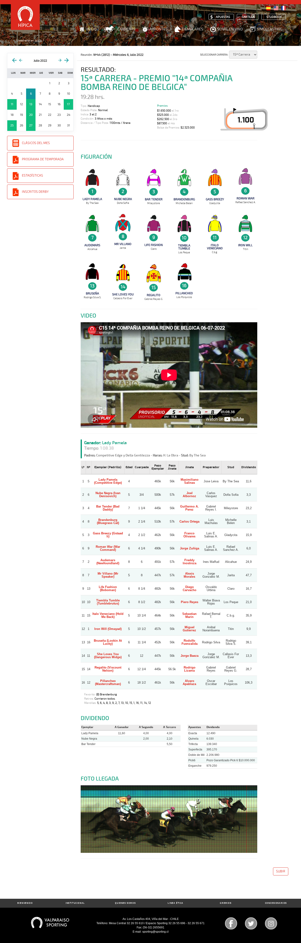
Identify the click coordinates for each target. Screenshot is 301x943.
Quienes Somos (125, 903)
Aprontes (158, 29)
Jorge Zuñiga (189, 548)
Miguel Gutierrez (189, 628)
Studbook (274, 17)
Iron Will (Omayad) (108, 629)
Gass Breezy (215, 199)
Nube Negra (123, 199)
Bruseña (92, 293)
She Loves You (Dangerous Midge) (108, 655)
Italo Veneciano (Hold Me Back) (107, 615)
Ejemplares (192, 29)
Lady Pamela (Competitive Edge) (108, 481)
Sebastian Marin (189, 615)
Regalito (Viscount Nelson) (108, 669)
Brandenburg (184, 199)
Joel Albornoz (189, 494)
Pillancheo (184, 293)
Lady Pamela (92, 199)
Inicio (92, 29)
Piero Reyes (189, 602)
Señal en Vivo (230, 29)
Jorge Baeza (189, 655)
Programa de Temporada (43, 159)
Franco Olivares (189, 535)
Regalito (153, 295)
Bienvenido (25, 903)
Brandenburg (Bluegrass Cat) (108, 521)
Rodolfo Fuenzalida (190, 642)
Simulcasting (269, 29)
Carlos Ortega (189, 521)
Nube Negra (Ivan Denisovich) (107, 494)
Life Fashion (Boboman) (108, 588)
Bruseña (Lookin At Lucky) (108, 642)
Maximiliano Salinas (189, 481)
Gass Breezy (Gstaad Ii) (108, 535)
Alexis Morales (189, 575)
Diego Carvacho (189, 588)
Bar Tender (153, 199)
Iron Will (245, 245)
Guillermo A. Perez (189, 508)
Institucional (75, 903)
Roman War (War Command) (108, 548)
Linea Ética (175, 903)
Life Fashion (153, 245)
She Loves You (123, 294)
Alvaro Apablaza (189, 682)
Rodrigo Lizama (189, 669)
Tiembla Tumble (184, 247)
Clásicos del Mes (36, 143)
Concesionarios (276, 903)
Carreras (126, 29)
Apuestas (223, 17)
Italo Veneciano (215, 246)
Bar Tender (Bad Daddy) (107, 508)
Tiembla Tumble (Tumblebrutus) (108, 602)
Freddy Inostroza (189, 561)
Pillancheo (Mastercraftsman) (108, 682)
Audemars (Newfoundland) (107, 561)
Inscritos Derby (35, 192)
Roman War (245, 198)
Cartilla (248, 17)
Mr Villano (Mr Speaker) (108, 575)
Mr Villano (122, 244)
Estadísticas (32, 175)
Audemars (92, 245)
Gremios (225, 903)
